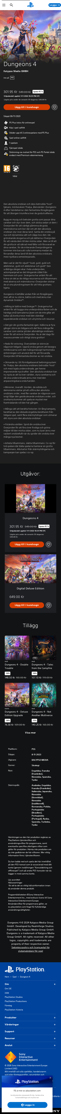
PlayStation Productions (16, 1001)
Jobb (7, 992)
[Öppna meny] (4, 5)
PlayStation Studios (14, 997)
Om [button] (7, 984)
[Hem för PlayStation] (30, 5)
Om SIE (8, 988)
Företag (8, 1005)
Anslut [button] (8, 1045)
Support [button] (9, 1031)
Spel (15, 976)
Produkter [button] (10, 1017)
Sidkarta (56, 1096)
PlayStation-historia (14, 1009)
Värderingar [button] (12, 1024)
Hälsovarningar (15, 882)
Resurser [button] (10, 1038)
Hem (7, 976)
